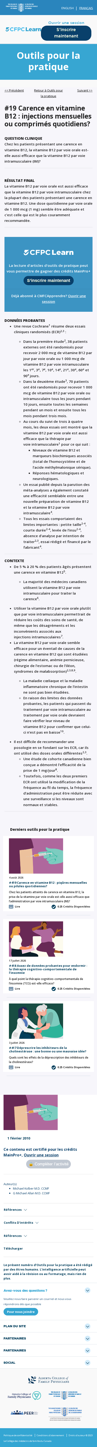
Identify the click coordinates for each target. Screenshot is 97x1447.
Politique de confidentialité (18, 1435)
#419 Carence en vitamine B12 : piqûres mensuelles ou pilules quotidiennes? (48, 884)
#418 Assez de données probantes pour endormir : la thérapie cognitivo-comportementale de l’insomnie (48, 969)
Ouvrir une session (66, 23)
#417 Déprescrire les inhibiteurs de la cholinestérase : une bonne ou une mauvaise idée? (47, 1049)
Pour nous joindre (21, 1312)
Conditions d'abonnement (50, 1435)
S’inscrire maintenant (66, 33)
